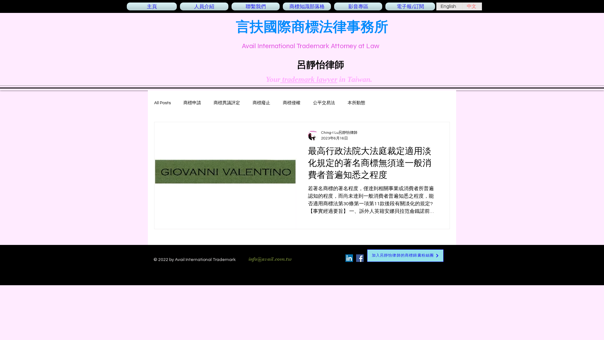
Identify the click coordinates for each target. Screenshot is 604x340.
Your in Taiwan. (319, 79)
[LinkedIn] (349, 258)
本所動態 (356, 103)
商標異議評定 (227, 103)
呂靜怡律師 (320, 64)
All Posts (162, 103)
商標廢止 (261, 103)
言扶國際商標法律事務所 (312, 26)
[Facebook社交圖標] (360, 258)
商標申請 (192, 103)
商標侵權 (291, 103)
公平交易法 (324, 103)
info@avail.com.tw (270, 259)
